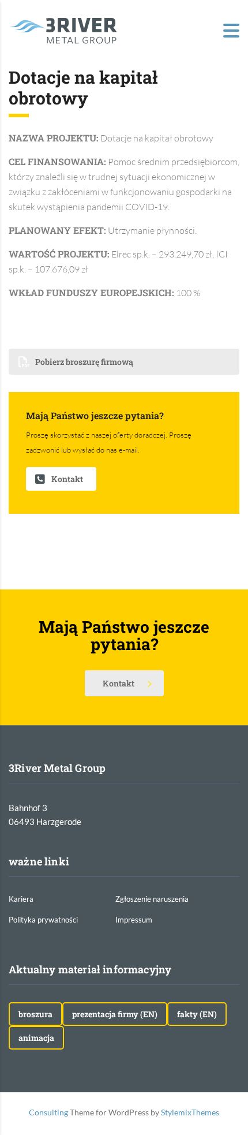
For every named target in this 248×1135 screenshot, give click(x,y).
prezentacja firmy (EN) (114, 1014)
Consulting (48, 1112)
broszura (35, 1014)
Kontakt (67, 478)
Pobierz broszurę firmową (84, 361)
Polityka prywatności (43, 919)
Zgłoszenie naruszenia (152, 898)
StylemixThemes (190, 1112)
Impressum (133, 919)
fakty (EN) (197, 1014)
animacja (36, 1037)
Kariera (21, 898)
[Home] (63, 30)
